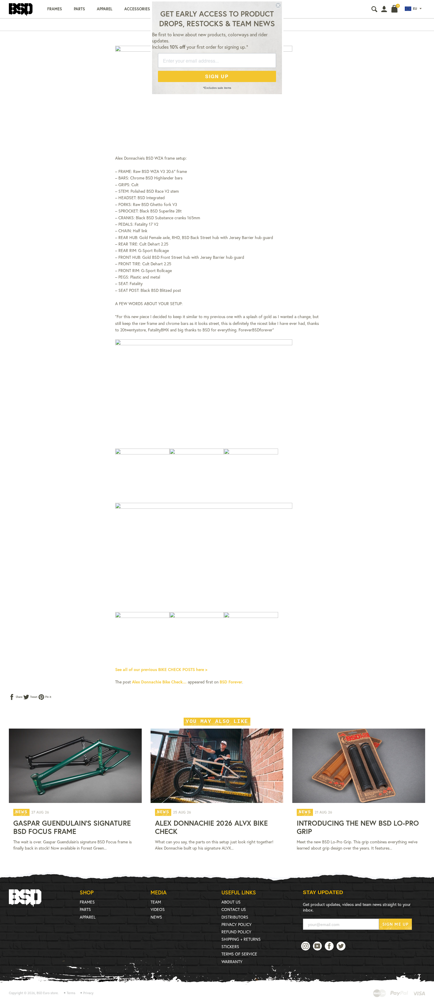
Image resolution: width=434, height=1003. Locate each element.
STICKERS (230, 946)
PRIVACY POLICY (236, 924)
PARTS (85, 909)
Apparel (104, 9)
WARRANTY (231, 961)
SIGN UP (217, 76)
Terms (71, 993)
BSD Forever (231, 682)
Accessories (137, 9)
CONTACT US (233, 909)
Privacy (88, 993)
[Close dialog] (278, 5)
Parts (79, 9)
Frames (54, 9)
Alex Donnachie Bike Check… (159, 682)
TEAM (156, 902)
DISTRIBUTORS (234, 917)
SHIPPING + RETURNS (241, 939)
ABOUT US (231, 902)
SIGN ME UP (395, 924)
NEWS (156, 917)
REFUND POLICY (236, 932)
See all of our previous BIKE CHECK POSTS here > (161, 669)
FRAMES (87, 902)
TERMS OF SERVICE (239, 954)
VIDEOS (158, 909)
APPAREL (88, 917)
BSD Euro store (47, 993)
